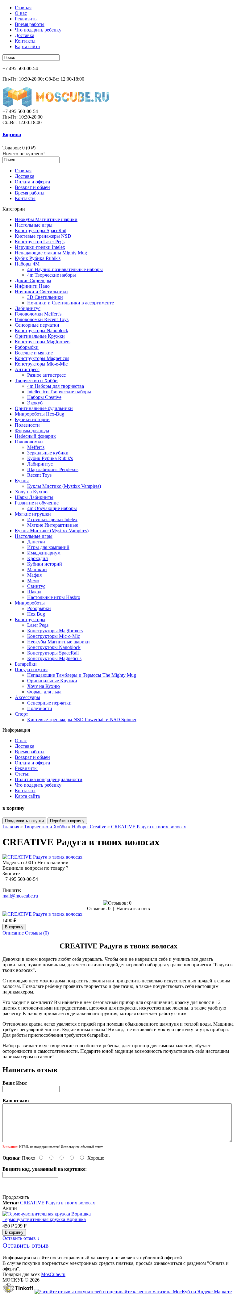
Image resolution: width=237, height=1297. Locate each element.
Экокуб (35, 402)
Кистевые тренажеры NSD (43, 236)
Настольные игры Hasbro (53, 597)
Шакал (34, 591)
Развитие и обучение (37, 502)
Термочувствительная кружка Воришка (44, 1219)
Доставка (24, 35)
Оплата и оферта (32, 181)
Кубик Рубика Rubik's (37, 258)
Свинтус (36, 586)
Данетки (36, 541)
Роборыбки (27, 347)
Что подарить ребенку (38, 29)
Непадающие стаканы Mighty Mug (51, 252)
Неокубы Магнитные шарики (46, 219)
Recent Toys (39, 475)
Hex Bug (36, 614)
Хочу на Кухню (31, 491)
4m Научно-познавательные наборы (65, 269)
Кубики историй (32, 419)
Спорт (21, 714)
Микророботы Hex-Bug (39, 413)
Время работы (29, 24)
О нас (21, 13)
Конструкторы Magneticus (42, 358)
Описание (13, 932)
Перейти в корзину (67, 820)
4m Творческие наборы (51, 275)
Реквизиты (26, 18)
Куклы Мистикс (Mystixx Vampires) (64, 486)
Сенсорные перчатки (37, 325)
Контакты (25, 41)
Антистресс (27, 369)
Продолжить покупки (24, 820)
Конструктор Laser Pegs (39, 241)
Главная (23, 7)
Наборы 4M (27, 263)
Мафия (34, 575)
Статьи (22, 773)
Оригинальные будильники (44, 408)
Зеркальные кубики (48, 452)
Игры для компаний (48, 547)
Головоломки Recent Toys (42, 319)
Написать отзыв (133, 908)
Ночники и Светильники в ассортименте (70, 302)
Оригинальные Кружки (40, 336)
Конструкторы (30, 619)
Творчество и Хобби (36, 380)
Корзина (11, 134)
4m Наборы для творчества (55, 386)
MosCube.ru (53, 1274)
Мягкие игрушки (33, 514)
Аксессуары (27, 697)
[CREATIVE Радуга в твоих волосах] (42, 857)
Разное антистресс (46, 375)
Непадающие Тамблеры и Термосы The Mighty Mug (81, 675)
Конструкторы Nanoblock (41, 330)
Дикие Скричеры (33, 280)
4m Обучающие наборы (52, 508)
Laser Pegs (37, 625)
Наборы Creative (44, 397)
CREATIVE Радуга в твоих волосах (148, 826)
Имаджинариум (43, 552)
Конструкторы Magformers (42, 341)
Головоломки (29, 441)
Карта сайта (27, 46)
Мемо (33, 580)
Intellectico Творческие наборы (59, 391)
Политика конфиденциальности (48, 779)
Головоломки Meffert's (38, 313)
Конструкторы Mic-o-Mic (41, 363)
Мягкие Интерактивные (52, 525)
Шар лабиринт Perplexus (52, 469)
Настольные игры (33, 225)
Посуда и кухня (31, 669)
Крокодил (37, 558)
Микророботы (30, 602)
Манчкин (37, 569)
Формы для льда (32, 430)
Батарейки (26, 664)
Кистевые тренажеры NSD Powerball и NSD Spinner (81, 719)
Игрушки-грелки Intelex (40, 247)
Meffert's (35, 447)
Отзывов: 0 (98, 908)
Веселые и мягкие (34, 352)
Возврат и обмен (32, 187)
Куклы (22, 480)
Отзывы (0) (37, 932)
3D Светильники (45, 297)
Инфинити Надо (32, 286)
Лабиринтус (27, 308)
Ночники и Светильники (41, 291)
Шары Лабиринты (34, 497)
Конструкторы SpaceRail (40, 230)
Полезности (27, 425)
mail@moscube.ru (20, 895)
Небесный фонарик (35, 436)
